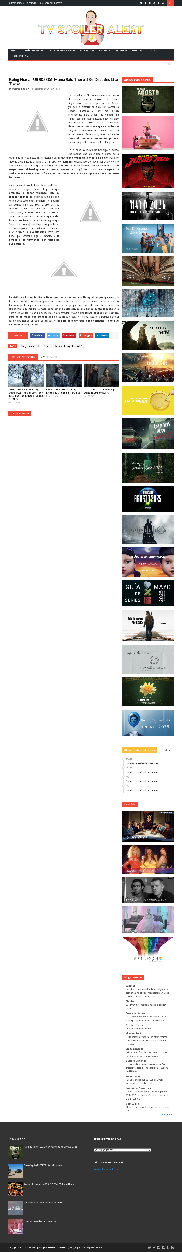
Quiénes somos (16, 3)
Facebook (39, 335)
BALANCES (121, 50)
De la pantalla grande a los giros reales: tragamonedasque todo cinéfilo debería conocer (146, 1040)
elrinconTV (132, 1103)
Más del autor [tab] (49, 357)
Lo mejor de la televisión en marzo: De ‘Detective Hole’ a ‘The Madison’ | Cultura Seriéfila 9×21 (147, 1068)
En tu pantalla (134, 1049)
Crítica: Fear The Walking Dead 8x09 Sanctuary (99, 391)
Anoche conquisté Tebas (138, 1028)
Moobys (130, 1001)
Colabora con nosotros (51, 3)
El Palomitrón (134, 1033)
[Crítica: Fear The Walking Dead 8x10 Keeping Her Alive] (64, 375)
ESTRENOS (86, 50)
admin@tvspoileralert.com (91, 1247)
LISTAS (153, 50)
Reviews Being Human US (68, 346)
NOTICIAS (138, 50)
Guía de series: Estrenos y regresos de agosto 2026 (50, 1146)
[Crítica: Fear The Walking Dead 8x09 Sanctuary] (101, 375)
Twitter (55, 335)
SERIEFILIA (20, 56)
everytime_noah (18, 89)
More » (168, 750)
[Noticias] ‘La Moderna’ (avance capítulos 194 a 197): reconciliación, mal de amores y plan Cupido (147, 1095)
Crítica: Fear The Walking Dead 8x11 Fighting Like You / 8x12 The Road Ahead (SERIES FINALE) (26, 394)
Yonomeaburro (135, 1076)
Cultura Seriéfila (136, 1060)
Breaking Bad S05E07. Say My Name (43, 1165)
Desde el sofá (134, 1025)
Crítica (46, 346)
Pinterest (71, 335)
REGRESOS (104, 50)
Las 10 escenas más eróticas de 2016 (43, 1202)
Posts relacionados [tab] (23, 357)
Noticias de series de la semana (142, 763)
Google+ (87, 335)
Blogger (73, 1247)
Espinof (130, 985)
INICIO (15, 50)
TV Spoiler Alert (30, 1247)
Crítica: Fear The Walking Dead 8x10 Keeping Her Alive (63, 391)
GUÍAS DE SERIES (34, 50)
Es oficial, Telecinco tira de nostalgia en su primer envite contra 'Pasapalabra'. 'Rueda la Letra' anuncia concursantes (147, 993)
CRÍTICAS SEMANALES (60, 50)
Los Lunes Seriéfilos (138, 1088)
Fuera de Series (135, 1013)
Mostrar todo (168, 1114)
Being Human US (29, 346)
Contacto (31, 3)
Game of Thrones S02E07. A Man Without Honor (49, 1184)
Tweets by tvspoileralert (107, 1169)
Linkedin (103, 335)
